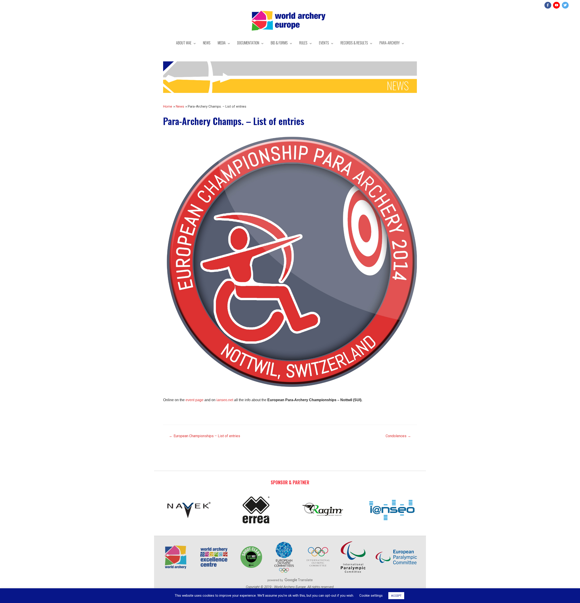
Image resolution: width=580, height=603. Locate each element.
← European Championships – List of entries (204, 436)
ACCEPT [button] (396, 595)
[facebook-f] (548, 5)
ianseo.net (224, 400)
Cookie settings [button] (371, 595)
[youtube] (557, 5)
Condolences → (398, 436)
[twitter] (566, 5)
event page (194, 400)
